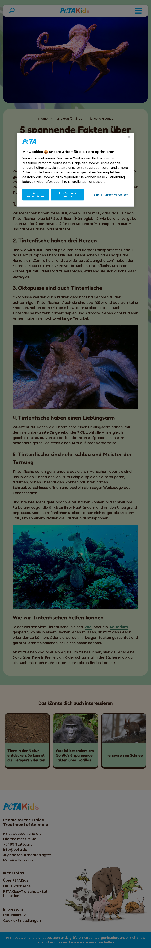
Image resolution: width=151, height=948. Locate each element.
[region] (75, 170)
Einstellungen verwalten (111, 194)
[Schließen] (129, 137)
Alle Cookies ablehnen (67, 194)
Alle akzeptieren (35, 194)
